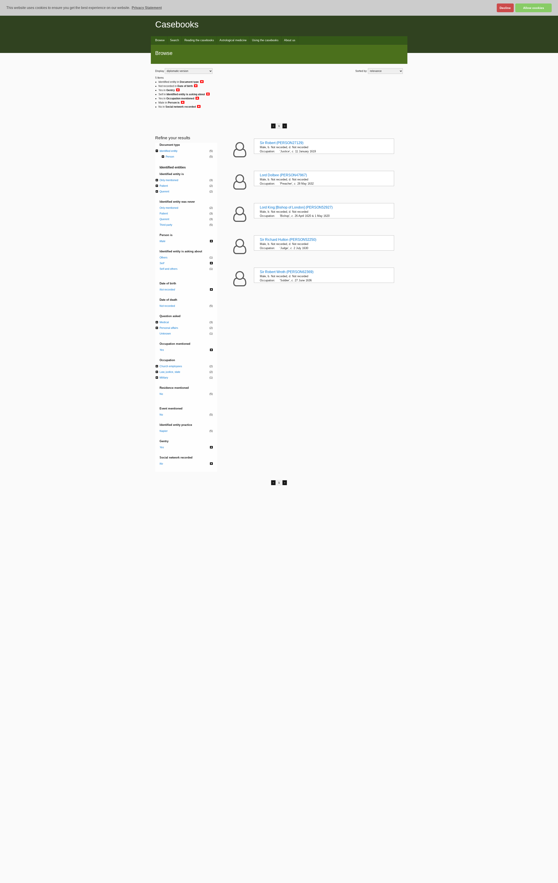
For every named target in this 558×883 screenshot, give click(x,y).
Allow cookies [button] (533, 8)
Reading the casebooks (199, 40)
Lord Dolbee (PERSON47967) (283, 175)
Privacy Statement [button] (147, 8)
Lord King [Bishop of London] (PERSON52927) (296, 207)
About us (289, 40)
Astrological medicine (233, 40)
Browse (160, 40)
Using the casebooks (265, 40)
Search (174, 40)
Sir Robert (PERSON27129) (281, 143)
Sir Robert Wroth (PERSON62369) (286, 272)
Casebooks (177, 24)
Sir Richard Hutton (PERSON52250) (288, 239)
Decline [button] (505, 8)
